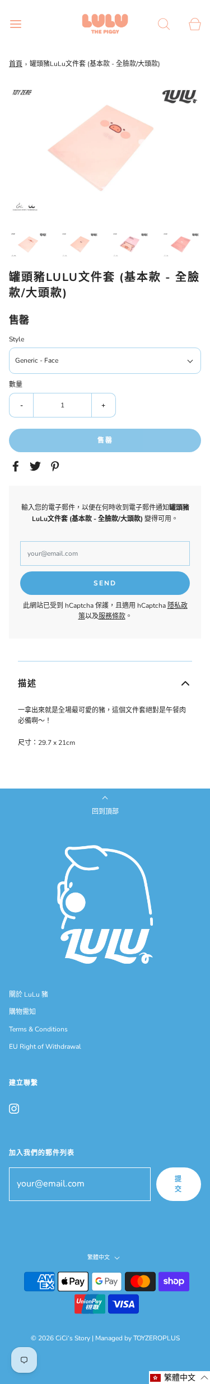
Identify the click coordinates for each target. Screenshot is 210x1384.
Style (16, 339)
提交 (179, 1184)
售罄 (105, 440)
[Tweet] (37, 466)
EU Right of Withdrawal (45, 1046)
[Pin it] (56, 466)
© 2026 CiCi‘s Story (60, 1338)
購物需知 (22, 1011)
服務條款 (112, 616)
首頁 (15, 63)
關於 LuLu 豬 (28, 994)
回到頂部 (105, 811)
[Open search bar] (163, 23)
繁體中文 (99, 1257)
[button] (29, 245)
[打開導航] (15, 23)
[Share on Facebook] (17, 466)
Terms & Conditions (38, 1029)
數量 (15, 384)
